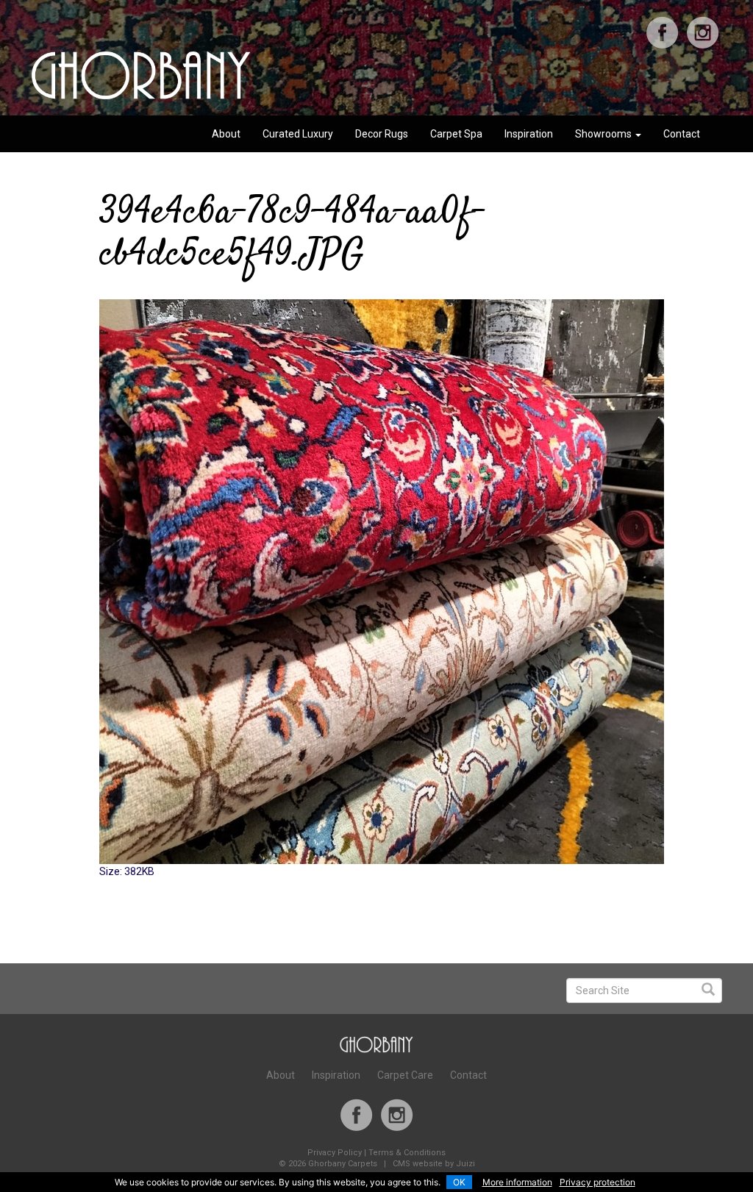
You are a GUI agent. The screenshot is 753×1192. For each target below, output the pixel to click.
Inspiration (528, 134)
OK (459, 1182)
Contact (681, 134)
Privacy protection (597, 1182)
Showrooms (604, 134)
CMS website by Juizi (434, 1163)
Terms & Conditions (407, 1152)
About (226, 134)
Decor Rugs (381, 134)
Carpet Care (405, 1075)
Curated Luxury (298, 134)
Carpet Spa (456, 134)
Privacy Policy (334, 1152)
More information (517, 1182)
